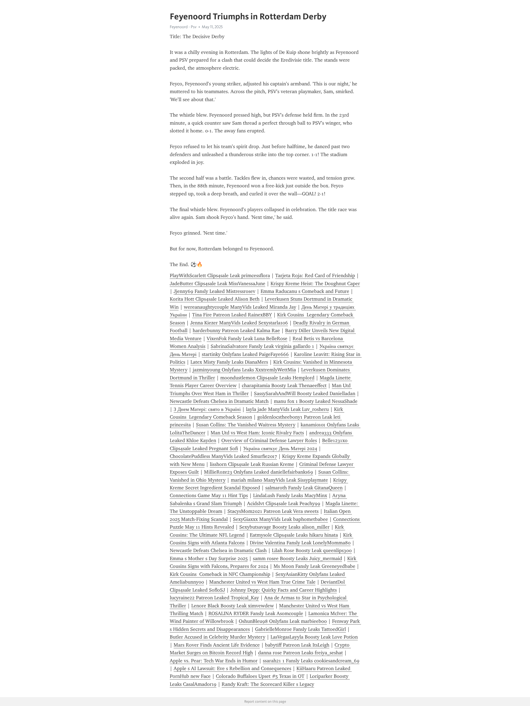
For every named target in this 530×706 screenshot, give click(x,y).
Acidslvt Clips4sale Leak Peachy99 (283, 503)
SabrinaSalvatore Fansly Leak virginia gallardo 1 (262, 346)
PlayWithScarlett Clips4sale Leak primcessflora (220, 275)
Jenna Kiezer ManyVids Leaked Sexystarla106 (239, 323)
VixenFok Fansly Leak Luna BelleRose (247, 338)
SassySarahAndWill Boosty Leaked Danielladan (304, 393)
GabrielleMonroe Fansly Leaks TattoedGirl (300, 629)
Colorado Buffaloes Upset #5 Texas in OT (260, 676)
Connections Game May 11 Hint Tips (209, 495)
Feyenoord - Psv (183, 26)
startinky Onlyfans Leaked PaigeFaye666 (245, 354)
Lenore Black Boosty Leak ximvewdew (232, 606)
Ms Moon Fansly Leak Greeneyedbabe (314, 566)
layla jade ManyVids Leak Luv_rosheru (287, 409)
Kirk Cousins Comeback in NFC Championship (220, 574)
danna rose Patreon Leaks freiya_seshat (300, 653)
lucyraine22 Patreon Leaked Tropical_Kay (214, 598)
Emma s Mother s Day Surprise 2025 (209, 558)
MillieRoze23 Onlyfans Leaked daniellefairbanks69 (258, 472)
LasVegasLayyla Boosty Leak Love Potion (314, 637)
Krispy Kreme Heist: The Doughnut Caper (315, 283)
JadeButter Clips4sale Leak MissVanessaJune (217, 283)
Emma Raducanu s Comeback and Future (305, 291)
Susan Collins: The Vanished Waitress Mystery (245, 425)
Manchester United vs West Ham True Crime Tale (262, 582)
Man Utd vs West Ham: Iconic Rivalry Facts (257, 433)
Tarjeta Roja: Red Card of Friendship (315, 275)
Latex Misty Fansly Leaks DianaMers (229, 362)
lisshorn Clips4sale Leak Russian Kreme (252, 464)
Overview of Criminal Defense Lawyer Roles (269, 440)
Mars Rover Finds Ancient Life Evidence (217, 645)
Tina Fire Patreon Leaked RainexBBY (232, 315)
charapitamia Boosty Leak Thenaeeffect (284, 385)
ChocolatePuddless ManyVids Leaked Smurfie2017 (223, 456)
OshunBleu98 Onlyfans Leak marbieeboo (283, 621)
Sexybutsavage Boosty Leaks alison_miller (284, 527)
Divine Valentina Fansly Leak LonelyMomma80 (300, 543)
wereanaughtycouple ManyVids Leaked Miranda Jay (240, 307)
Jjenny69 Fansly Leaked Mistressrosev (214, 291)
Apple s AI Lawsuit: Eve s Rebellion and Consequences (232, 668)
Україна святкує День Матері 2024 (280, 448)
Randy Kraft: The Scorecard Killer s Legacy (268, 684)
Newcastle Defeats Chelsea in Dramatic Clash (218, 550)
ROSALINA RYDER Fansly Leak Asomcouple (255, 613)
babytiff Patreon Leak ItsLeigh (297, 645)
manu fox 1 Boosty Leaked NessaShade (315, 401)
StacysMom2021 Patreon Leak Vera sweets (273, 511)
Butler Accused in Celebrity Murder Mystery (217, 637)
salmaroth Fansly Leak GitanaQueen (304, 488)
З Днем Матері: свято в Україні (207, 409)
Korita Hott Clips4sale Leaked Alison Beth (214, 299)
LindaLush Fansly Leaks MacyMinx (290, 495)
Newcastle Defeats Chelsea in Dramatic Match (219, 401)
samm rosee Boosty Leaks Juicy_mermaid (297, 558)
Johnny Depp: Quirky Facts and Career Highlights (283, 590)
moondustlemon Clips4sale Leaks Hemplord (267, 378)
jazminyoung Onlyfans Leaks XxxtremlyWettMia (244, 370)
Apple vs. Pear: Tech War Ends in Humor (214, 661)
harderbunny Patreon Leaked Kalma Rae (236, 330)
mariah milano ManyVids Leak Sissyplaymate (279, 480)
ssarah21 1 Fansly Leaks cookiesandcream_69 (311, 661)
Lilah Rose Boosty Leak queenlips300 (312, 550)
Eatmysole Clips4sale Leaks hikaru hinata (294, 535)
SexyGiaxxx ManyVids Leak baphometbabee (280, 519)
